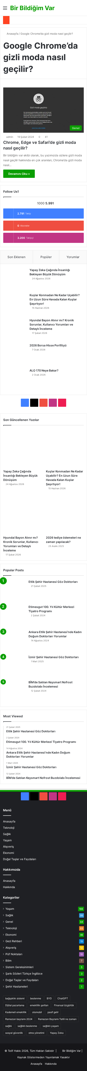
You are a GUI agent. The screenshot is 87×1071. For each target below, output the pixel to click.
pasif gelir (53, 1012)
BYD (49, 998)
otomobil (37, 1012)
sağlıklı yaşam (51, 1025)
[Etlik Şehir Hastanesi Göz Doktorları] (14, 591)
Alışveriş (8, 846)
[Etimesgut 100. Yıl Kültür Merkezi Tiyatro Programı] (14, 616)
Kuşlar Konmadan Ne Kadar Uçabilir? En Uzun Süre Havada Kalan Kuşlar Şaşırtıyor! (55, 299)
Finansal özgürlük (64, 1005)
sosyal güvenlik (14, 1032)
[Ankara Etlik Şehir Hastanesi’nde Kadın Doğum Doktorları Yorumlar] (14, 641)
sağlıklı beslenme (27, 1025)
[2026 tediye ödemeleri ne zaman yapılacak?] (65, 515)
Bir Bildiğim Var (71, 1050)
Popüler (46, 257)
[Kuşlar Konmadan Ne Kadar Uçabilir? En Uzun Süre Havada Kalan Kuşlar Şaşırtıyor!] (15, 304)
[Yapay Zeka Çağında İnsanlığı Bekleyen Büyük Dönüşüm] (15, 279)
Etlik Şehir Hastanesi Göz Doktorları (53, 581)
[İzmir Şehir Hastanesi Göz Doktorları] (14, 666)
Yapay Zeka (57, 1032)
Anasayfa (12, 33)
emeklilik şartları (39, 1005)
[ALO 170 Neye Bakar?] (15, 379)
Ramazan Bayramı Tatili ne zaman (57, 1019)
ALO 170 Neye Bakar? (44, 370)
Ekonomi (8, 852)
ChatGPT (62, 998)
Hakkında (9, 887)
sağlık (8, 1025)
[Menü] (5, 9)
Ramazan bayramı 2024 (18, 1019)
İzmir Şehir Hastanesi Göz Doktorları (54, 657)
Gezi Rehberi (13, 941)
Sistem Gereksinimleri (19, 967)
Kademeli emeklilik (16, 1012)
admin (9, 136)
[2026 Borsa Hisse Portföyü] (15, 354)
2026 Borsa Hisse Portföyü (48, 345)
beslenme (35, 998)
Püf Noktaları (13, 954)
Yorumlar (73, 257)
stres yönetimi (36, 1032)
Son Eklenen (16, 257)
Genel (9, 921)
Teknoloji (8, 827)
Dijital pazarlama (14, 1005)
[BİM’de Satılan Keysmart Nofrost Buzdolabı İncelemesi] (14, 691)
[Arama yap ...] (82, 9)
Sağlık (7, 834)
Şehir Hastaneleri (16, 986)
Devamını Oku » (19, 173)
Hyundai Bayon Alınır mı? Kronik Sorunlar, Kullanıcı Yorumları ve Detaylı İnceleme (52, 324)
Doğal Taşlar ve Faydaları (19, 859)
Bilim (8, 960)
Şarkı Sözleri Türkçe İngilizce (23, 973)
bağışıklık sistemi (14, 998)
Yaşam (7, 840)
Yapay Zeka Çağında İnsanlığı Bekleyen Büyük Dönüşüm (20, 476)
